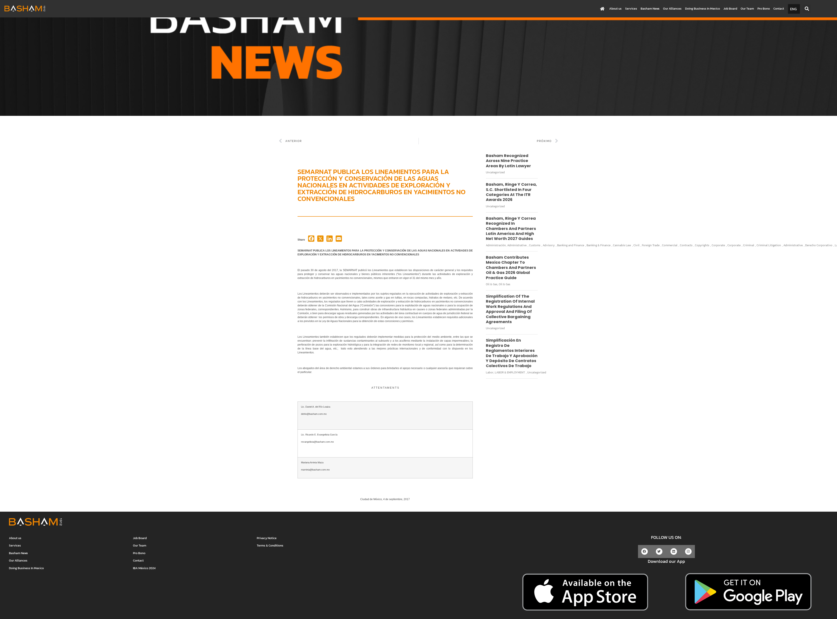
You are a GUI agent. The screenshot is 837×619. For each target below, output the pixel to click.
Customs (534, 245)
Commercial (669, 245)
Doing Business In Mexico (702, 8)
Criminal (748, 245)
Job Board (730, 8)
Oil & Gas (491, 284)
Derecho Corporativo (818, 245)
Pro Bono (763, 8)
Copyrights (702, 245)
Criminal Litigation (769, 245)
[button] (807, 9)
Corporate (718, 245)
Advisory (549, 245)
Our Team (747, 8)
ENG (793, 9)
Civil (636, 245)
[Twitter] (659, 551)
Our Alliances (672, 8)
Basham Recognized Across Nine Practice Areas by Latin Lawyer (508, 161)
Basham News (650, 8)
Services (631, 8)
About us (615, 8)
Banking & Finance (599, 245)
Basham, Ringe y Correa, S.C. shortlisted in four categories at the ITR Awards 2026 (511, 192)
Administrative (517, 245)
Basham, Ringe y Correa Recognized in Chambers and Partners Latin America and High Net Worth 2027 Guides (511, 228)
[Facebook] (311, 240)
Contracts (686, 245)
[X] (320, 240)
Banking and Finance (570, 245)
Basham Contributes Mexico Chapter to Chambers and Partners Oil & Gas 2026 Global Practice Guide (511, 267)
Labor (489, 372)
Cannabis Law (622, 245)
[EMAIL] (338, 240)
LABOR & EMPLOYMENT (510, 372)
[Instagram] (688, 551)
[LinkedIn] (329, 240)
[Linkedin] (673, 551)
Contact (778, 8)
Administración (496, 245)
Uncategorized (495, 172)
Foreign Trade (651, 245)
